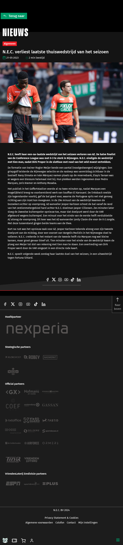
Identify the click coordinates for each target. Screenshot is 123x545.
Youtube (28, 304)
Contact (71, 522)
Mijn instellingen (88, 522)
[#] (47, 279)
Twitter (13, 304)
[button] (118, 540)
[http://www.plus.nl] (50, 483)
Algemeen (10, 43)
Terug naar (17, 16)
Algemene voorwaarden (39, 522)
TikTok (43, 304)
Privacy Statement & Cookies (61, 517)
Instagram (20, 304)
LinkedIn (36, 304)
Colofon (59, 522)
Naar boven (117, 306)
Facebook (5, 304)
